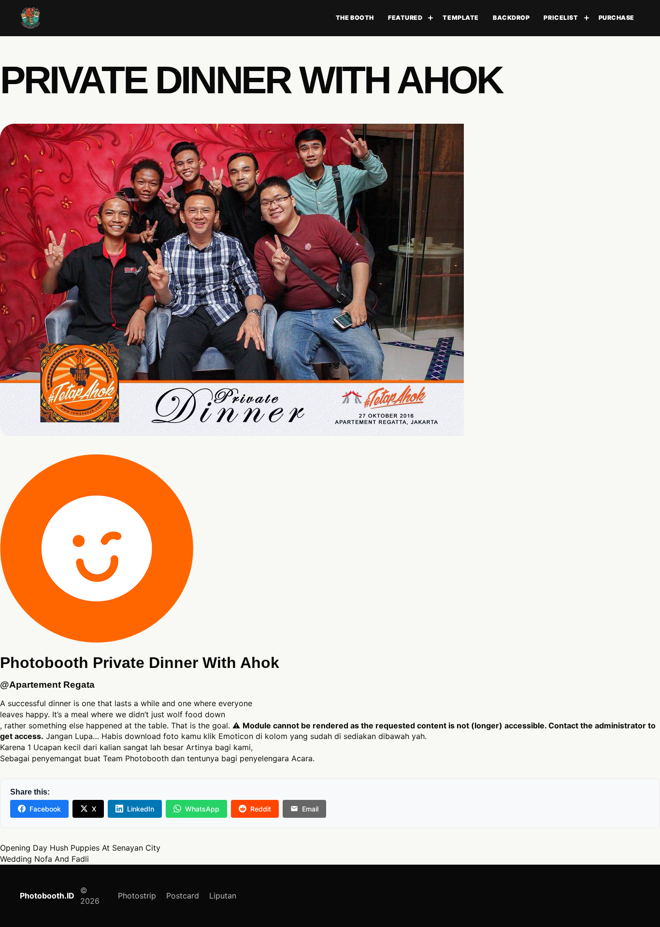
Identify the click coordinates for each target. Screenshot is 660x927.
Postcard (182, 895)
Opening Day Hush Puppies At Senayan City (80, 848)
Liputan (222, 895)
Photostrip (137, 895)
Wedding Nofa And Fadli (44, 859)
